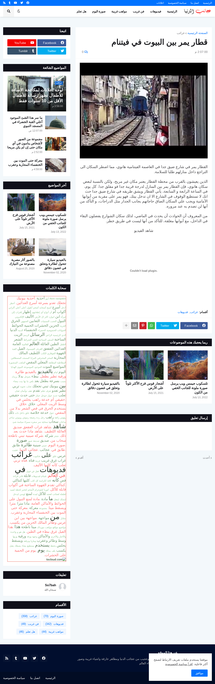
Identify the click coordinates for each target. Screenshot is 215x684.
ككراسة (42, 480)
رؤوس (63, 417)
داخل (22, 413)
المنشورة (13, 362)
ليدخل (16, 494)
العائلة (44, 344)
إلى (13, 312)
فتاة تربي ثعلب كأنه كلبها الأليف (39, 462)
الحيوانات (61, 330)
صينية (37, 445)
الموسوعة (28, 367)
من (55, 516)
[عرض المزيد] (126, 325)
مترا (20, 503)
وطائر (53, 540)
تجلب (28, 386)
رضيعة (32, 417)
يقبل (12, 545)
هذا (17, 526)
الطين (54, 344)
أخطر (12, 303)
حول (51, 413)
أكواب (61, 312)
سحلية (45, 422)
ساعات (62, 422)
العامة (16, 344)
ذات (17, 413)
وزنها (15, 536)
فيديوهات (35, 476)
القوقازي (51, 353)
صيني (44, 445)
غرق (53, 460)
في (20, 469)
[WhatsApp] (151, 325)
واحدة (13, 532)
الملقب (21, 362)
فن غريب (30, 623)
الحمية (29, 325)
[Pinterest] (143, 325)
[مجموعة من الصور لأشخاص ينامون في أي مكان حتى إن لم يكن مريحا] (55, 144)
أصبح (49, 307)
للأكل (42, 494)
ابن (57, 316)
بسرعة (54, 381)
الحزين (54, 325)
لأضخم (31, 489)
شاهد (59, 426)
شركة (49, 435)
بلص (31, 381)
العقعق (48, 348)
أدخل (63, 307)
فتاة (31, 460)
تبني (45, 386)
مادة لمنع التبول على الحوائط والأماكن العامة (37, 501)
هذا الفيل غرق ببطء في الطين (37, 529)
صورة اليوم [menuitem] (99, 11)
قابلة (27, 476)
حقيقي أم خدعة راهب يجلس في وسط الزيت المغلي (41, 401)
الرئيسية (207, 2)
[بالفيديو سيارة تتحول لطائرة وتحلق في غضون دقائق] (100, 365)
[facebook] (27, 3)
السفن (50, 339)
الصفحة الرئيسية (197, 32)
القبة (14, 349)
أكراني (12, 307)
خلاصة (34, 412)
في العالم (56, 475)
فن (32, 471)
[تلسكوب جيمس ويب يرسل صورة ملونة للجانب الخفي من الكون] (188, 365)
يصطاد (18, 545)
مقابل (63, 518)
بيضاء (15, 381)
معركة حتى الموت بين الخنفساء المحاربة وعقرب (25, 162)
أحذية (41, 298)
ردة (38, 417)
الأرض (38, 317)
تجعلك (37, 386)
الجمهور (24, 321)
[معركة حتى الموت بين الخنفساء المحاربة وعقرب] (55, 165)
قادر (21, 476)
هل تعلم (27, 631)
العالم (34, 343)
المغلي (43, 362)
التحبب (53, 321)
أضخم (36, 307)
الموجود (38, 367)
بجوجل (27, 376)
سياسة (20, 422)
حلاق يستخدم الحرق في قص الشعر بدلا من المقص (38, 408)
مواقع (55, 527)
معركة (33, 508)
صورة (22, 440)
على (46, 455)
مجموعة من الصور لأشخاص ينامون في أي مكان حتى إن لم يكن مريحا (24, 143)
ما (51, 498)
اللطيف (34, 353)
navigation (61, 298)
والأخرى (54, 536)
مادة (44, 499)
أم (54, 312)
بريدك (14, 376)
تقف (30, 391)
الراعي (49, 335)
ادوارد (51, 317)
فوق (28, 471)
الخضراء (42, 330)
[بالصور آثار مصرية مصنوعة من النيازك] (21, 247)
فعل (37, 471)
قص (63, 480)
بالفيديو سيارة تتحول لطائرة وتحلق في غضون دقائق (101, 386)
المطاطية (61, 362)
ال (42, 317)
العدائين (60, 348)
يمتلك (48, 551)
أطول (29, 307)
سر (39, 422)
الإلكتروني (19, 317)
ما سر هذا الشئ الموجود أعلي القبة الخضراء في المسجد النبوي (26, 122)
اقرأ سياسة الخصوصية (179, 664)
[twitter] (21, 3)
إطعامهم (36, 312)
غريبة (37, 460)
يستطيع (30, 545)
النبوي (20, 367)
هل (23, 532)
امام (56, 372)
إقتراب (19, 312)
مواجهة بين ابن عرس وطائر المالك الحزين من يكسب (38, 520)
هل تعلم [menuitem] (81, 11)
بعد (36, 381)
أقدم (80, 457)
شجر (56, 436)
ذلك (11, 412)
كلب (32, 480)
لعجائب (55, 494)
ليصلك (63, 499)
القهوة (61, 353)
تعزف (48, 391)
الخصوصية (51, 330)
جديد (55, 395)
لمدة (35, 494)
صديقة (36, 441)
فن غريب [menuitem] (138, 11)
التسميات (45, 321)
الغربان (39, 349)
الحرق (15, 321)
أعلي (18, 307)
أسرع (56, 307)
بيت (21, 381)
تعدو (55, 390)
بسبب (63, 381)
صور (30, 441)
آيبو (47, 298)
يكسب (61, 550)
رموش (25, 417)
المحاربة (60, 357)
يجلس (61, 545)
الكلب (43, 353)
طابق (16, 445)
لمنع (29, 494)
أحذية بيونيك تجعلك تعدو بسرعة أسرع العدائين (41, 300)
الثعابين (34, 321)
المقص (31, 362)
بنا (28, 381)
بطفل (44, 381)
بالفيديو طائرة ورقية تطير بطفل (40, 374)
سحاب (53, 421)
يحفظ (53, 545)
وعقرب (42, 540)
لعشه (49, 494)
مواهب (48, 527)
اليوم (62, 372)
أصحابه (42, 307)
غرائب (181, 32)
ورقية (22, 536)
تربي (15, 386)
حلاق (31, 404)
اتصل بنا (195, 2)
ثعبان (17, 391)
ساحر (11, 417)
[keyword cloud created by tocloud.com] (56, 559)
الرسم (26, 335)
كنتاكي (17, 480)
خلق (27, 413)
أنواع (46, 312)
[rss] (4, 3)
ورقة (29, 536)
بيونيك (53, 386)
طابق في (58, 450)
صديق (44, 440)
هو (20, 532)
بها (25, 381)
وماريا (33, 541)
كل (36, 480)
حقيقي (14, 395)
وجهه (34, 536)
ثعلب (62, 395)
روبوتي (18, 417)
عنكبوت (37, 456)
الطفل (63, 344)
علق (54, 456)
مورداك (40, 527)
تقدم (36, 390)
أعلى (23, 307)
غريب (45, 460)
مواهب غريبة (52, 631)
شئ (14, 422)
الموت (47, 366)
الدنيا (13, 330)
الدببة (20, 330)
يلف (53, 551)
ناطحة (25, 527)
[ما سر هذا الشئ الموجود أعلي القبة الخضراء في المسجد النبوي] (55, 122)
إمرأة (63, 317)
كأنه (55, 480)
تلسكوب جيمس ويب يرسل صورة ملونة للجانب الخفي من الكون (189, 388)
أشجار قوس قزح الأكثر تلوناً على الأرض (145, 386)
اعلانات (160, 2)
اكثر (46, 317)
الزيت (18, 335)
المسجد (26, 358)
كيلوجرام (39, 489)
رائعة (57, 417)
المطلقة (52, 362)
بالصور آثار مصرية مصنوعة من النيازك (22, 262)
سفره (34, 422)
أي (42, 312)
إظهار (27, 312)
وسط (62, 540)
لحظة (18, 489)
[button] (18, 11)
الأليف (29, 316)
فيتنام (43, 476)
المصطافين (16, 358)
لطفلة (63, 494)
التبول (61, 321)
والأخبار (62, 536)
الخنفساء (30, 330)
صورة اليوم (56, 445)
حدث (24, 395)
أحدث (206, 457)
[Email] (134, 325)
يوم (41, 550)
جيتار (38, 395)
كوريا (46, 489)
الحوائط (17, 325)
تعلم (43, 391)
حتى (32, 395)
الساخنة (60, 339)
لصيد (12, 489)
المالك (23, 353)
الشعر (18, 339)
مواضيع (62, 527)
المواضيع (59, 366)
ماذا (27, 503)
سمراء (27, 422)
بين (62, 385)
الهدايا (13, 367)
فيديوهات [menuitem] (155, 11)
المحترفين (41, 358)
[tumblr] (9, 3)
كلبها (26, 480)
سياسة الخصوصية (177, 2)
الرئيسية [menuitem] (172, 11)
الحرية (63, 326)
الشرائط (27, 339)
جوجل (44, 395)
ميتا (33, 527)
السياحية (42, 339)
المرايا (33, 358)
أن (51, 312)
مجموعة (43, 508)
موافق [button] (199, 673)
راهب (50, 417)
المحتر (50, 358)
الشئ (35, 339)
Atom (52, 298)
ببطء (35, 376)
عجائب (45, 450)
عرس (62, 456)
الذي (64, 335)
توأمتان (23, 391)
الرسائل (37, 334)
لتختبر (24, 489)
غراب (62, 460)
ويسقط (17, 540)
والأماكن (44, 536)
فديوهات (183, 312)
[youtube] (15, 3)
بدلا (20, 376)
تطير (62, 390)
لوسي (22, 494)
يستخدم (42, 545)
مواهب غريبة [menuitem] (119, 11)
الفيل (21, 348)
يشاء (24, 545)
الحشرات (41, 325)
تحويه (22, 386)
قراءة (15, 476)
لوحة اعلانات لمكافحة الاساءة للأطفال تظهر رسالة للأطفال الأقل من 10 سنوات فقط (37, 95)
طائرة (26, 444)
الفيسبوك (30, 349)
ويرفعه (27, 541)
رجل (43, 417)
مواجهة (43, 518)
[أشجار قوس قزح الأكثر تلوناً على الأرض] (144, 365)
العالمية (25, 344)
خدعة (44, 412)
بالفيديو (45, 371)
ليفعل (56, 499)
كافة (49, 480)
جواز (50, 395)
